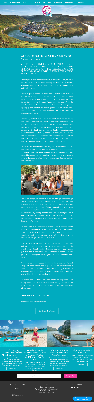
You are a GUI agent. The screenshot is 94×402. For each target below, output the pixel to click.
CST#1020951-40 (17, 395)
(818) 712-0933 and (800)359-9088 (47, 389)
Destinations (27, 2)
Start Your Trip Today (47, 311)
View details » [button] (12, 368)
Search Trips (40, 2)
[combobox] (39, 376)
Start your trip (70, 376)
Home (5, 2)
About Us (17, 388)
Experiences (15, 2)
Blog (49, 2)
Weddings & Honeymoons (64, 2)
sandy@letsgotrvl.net (47, 387)
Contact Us (81, 2)
